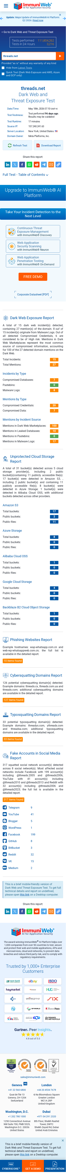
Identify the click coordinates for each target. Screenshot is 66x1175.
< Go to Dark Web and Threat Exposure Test (27, 32)
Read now (38, 20)
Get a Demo (33, 1168)
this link (24, 1154)
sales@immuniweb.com (32, 1077)
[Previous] (1, 18)
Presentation (54, 1168)
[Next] (64, 18)
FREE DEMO (32, 277)
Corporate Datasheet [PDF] (33, 294)
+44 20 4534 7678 (46, 1090)
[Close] (60, 14)
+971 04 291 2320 (46, 1116)
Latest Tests (25, 67)
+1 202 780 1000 (17, 1116)
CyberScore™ (11, 1168)
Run (60, 56)
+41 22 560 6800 (17, 1090)
